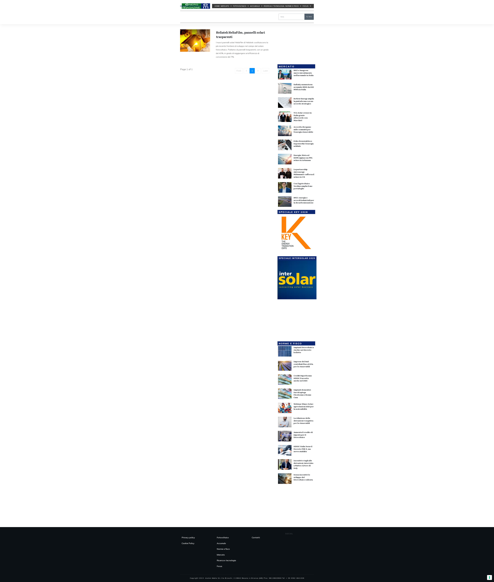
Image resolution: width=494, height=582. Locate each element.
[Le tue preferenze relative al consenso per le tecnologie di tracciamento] (489, 577)
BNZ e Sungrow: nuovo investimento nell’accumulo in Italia (304, 73)
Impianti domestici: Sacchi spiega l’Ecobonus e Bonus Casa (302, 393)
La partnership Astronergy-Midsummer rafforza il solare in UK (304, 173)
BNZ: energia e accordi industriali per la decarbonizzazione (304, 200)
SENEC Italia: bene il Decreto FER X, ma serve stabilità (303, 449)
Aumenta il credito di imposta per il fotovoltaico (303, 434)
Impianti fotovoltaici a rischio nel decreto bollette (304, 350)
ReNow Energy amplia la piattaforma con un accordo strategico (304, 101)
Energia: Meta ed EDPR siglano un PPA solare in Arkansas (303, 157)
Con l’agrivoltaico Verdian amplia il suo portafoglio (303, 186)
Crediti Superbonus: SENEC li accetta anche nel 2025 (303, 378)
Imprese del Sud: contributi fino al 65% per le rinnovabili (303, 364)
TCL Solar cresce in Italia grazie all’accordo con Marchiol (303, 116)
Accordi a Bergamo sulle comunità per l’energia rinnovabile (303, 129)
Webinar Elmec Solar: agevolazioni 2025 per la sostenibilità (304, 406)
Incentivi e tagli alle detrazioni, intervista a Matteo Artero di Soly (303, 464)
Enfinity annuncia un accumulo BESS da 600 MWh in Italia (304, 87)
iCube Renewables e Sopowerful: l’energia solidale (304, 143)
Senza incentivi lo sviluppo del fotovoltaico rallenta (303, 477)
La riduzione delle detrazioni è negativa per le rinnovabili (303, 420)
